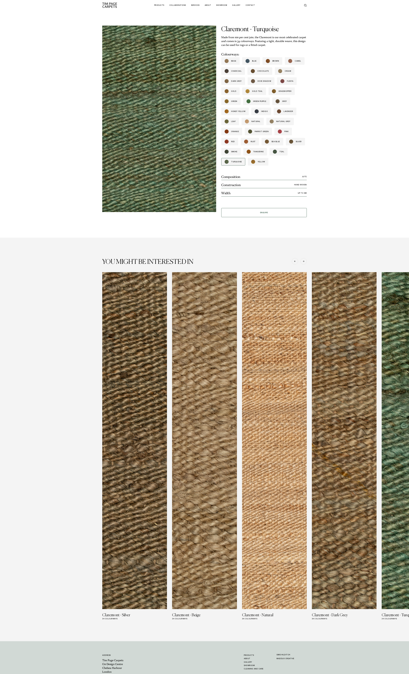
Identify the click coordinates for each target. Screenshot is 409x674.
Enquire (264, 212)
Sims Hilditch (283, 655)
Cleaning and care (253, 669)
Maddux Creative (285, 658)
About (247, 658)
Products (249, 655)
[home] (115, 5)
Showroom (249, 665)
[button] (295, 261)
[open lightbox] (159, 119)
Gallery (248, 662)
